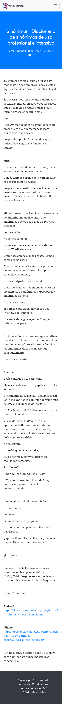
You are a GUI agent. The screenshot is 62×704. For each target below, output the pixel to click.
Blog (31, 51)
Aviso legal (24, 680)
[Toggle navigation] (55, 6)
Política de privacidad (33, 688)
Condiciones (40, 684)
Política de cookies (34, 692)
